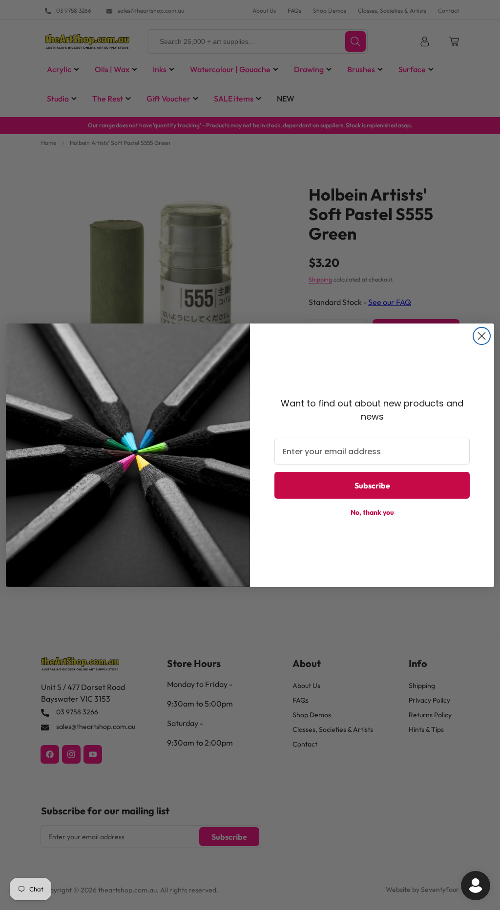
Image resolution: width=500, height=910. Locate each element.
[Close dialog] (481, 335)
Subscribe (372, 485)
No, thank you (372, 512)
